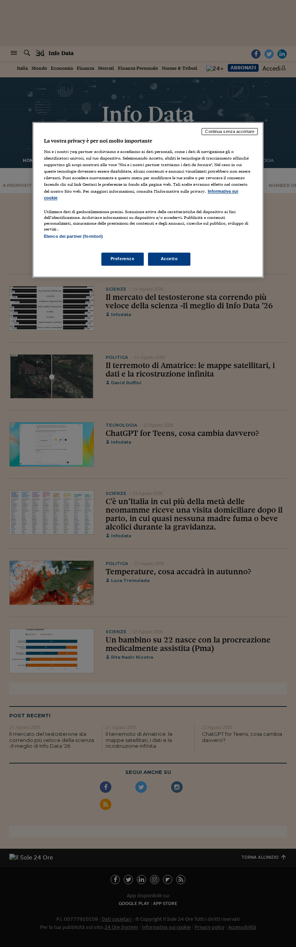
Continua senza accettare (229, 131)
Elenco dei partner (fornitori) (73, 236)
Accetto (169, 258)
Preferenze (123, 258)
